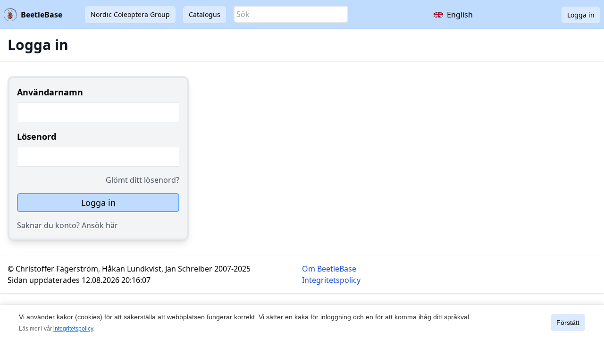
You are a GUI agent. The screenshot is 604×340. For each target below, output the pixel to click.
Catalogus (204, 14)
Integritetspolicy (331, 280)
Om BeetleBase (329, 269)
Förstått (567, 322)
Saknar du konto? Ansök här (67, 225)
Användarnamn (50, 92)
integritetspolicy (73, 328)
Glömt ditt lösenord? (142, 180)
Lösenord (36, 136)
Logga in (581, 14)
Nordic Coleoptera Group (130, 14)
